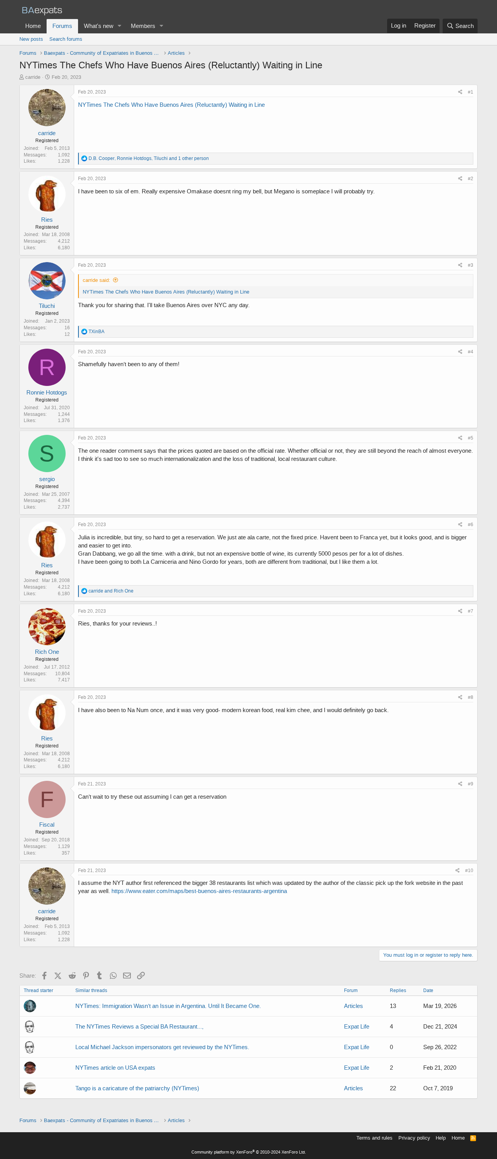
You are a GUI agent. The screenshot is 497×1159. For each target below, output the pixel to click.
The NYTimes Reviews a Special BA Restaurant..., (139, 1026)
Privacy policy (414, 1138)
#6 (470, 524)
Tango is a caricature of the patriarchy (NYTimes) (137, 1088)
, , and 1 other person (149, 158)
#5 (470, 438)
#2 (470, 179)
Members (143, 26)
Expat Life (356, 1026)
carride (32, 77)
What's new (98, 26)
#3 (470, 265)
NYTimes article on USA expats (115, 1068)
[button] (119, 26)
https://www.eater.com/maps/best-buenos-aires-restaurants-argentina (199, 891)
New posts (31, 39)
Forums (62, 26)
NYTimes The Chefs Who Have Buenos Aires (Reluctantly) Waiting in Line (171, 105)
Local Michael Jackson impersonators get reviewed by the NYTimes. (162, 1047)
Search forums (65, 39)
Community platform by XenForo (248, 1152)
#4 (470, 352)
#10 (469, 870)
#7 (470, 611)
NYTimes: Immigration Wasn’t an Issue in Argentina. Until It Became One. (168, 1006)
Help (441, 1138)
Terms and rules (374, 1138)
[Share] (460, 92)
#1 (470, 92)
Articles (353, 1006)
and (111, 591)
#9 (470, 784)
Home (33, 26)
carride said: (96, 280)
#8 (470, 697)
